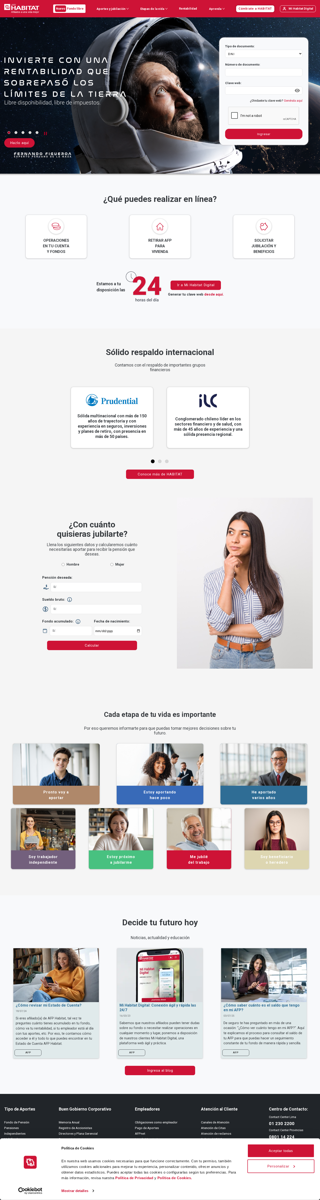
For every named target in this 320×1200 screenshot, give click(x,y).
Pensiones (11, 1128)
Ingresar (264, 134)
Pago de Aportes (147, 1128)
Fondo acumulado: (58, 621)
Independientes (15, 1133)
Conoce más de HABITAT (160, 474)
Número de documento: (242, 64)
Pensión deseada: (57, 577)
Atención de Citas (213, 1128)
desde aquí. (214, 294)
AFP (28, 1052)
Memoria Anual (69, 1122)
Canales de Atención (215, 1122)
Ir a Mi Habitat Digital (196, 285)
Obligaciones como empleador (156, 1122)
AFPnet (140, 1133)
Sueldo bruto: (53, 599)
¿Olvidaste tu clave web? (276, 100)
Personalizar (278, 1166)
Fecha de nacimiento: (112, 621)
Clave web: (233, 83)
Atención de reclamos (216, 1133)
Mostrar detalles (74, 1191)
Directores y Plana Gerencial (78, 1133)
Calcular (92, 645)
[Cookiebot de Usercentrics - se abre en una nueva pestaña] (30, 1190)
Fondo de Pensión (16, 1122)
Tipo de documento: (240, 46)
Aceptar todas (281, 1151)
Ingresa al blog (160, 1070)
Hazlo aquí (19, 143)
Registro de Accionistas (75, 1128)
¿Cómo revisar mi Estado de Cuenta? (49, 1005)
